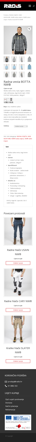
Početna (6, 15)
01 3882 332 (12, 386)
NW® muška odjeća (16, 17)
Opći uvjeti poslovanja (14, 399)
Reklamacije (10, 409)
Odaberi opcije (18, 263)
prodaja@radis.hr (15, 381)
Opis (7, 147)
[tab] (18, 146)
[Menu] (29, 5)
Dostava (8, 403)
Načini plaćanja (11, 406)
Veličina (6, 126)
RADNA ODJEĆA (13, 15)
